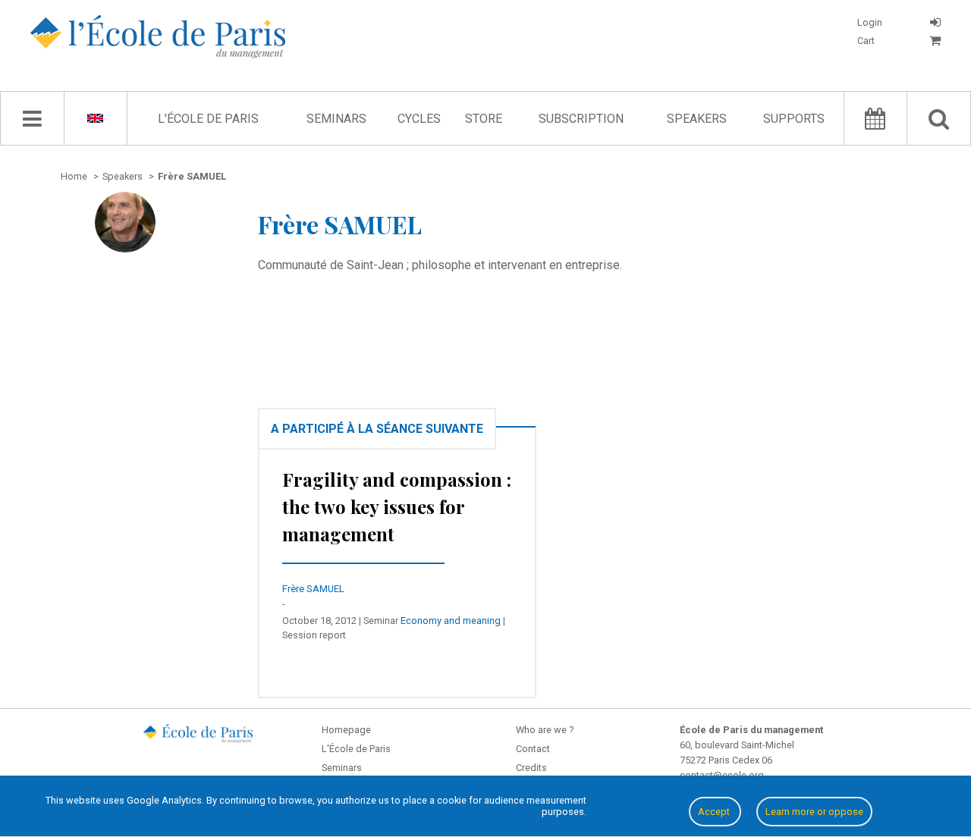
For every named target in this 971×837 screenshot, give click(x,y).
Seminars (336, 118)
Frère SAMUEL (313, 588)
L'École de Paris (208, 118)
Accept (715, 811)
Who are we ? (544, 729)
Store (483, 118)
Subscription (581, 118)
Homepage (346, 729)
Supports (794, 118)
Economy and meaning (451, 620)
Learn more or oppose (814, 811)
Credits (531, 767)
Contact (533, 748)
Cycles (419, 118)
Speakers (697, 118)
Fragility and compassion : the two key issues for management (396, 506)
